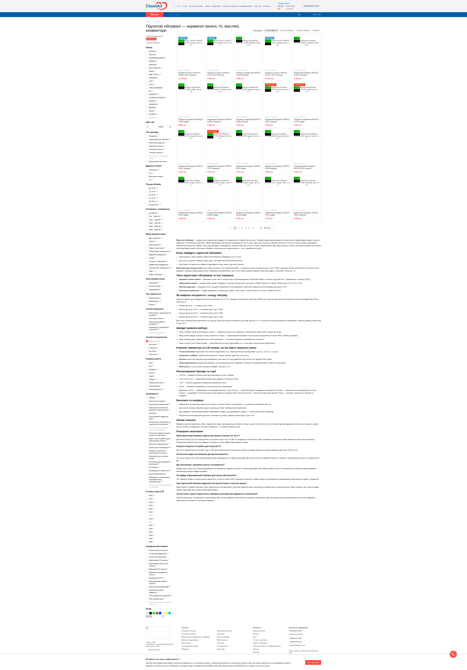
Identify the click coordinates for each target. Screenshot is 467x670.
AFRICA (307, 279)
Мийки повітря (222, 640)
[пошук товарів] (168, 15)
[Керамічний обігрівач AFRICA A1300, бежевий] (306, 52)
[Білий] (163, 613)
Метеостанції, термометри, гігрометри (196, 637)
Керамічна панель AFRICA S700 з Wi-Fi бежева (218, 74)
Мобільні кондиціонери (190, 640)
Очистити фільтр (153, 43)
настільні (266, 352)
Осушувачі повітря (188, 634)
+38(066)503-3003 (311, 6)
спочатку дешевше (287, 30)
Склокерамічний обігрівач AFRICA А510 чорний (304, 167)
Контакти (266, 6)
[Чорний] (150, 613)
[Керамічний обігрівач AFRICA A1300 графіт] (248, 192)
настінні (259, 352)
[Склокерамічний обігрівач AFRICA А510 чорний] (306, 145)
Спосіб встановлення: (155, 36)
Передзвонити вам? (296, 634)
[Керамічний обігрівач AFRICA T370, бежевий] (219, 145)
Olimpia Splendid (244, 393)
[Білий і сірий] (153, 616)
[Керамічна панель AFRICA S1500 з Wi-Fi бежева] (190, 52)
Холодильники (222, 646)
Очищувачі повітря (189, 631)
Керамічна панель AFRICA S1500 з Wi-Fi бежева (189, 74)
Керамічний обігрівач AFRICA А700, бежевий (190, 167)
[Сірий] (147, 616)
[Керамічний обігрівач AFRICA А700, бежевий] (190, 145)
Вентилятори (186, 643)
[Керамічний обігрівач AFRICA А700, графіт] (190, 192)
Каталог (178, 6)
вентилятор (244, 355)
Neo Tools (298, 283)
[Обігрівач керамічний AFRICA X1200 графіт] (306, 98)
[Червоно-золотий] (150, 616)
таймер (221, 355)
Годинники (220, 634)
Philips (280, 393)
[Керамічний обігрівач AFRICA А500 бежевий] (277, 145)
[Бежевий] (160, 616)
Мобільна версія (154, 650)
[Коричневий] (156, 613)
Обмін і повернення (213, 6)
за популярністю (271, 30)
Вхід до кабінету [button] (259, 631)
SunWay (280, 390)
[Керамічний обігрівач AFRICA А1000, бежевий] (219, 98)
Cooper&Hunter (233, 390)
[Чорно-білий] (156, 616)
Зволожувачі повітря (224, 631)
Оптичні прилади (223, 637)
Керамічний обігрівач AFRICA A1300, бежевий (306, 74)
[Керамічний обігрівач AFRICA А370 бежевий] (277, 98)
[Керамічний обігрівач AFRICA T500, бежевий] (306, 192)
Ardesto (182, 393)
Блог (185, 6)
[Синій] (160, 613)
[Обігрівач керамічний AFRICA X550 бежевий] (248, 98)
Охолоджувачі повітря (190, 646)
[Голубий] (169, 613)
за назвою (316, 30)
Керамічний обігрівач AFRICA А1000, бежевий (219, 120)
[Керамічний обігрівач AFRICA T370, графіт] (277, 192)
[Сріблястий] (147, 613)
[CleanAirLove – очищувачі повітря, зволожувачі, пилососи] (158, 632)
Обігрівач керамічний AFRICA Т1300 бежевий (248, 74)
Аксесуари (221, 649)
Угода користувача (262, 666)
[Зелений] (153, 613)
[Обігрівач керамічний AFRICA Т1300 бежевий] (248, 52)
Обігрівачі (185, 649)
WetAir (191, 390)
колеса (194, 367)
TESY (285, 287)
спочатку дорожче (303, 30)
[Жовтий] (166, 613)
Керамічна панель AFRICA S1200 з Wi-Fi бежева (276, 74)
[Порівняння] (306, 14)
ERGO (278, 290)
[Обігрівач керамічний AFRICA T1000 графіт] (190, 98)
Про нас (258, 6)
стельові (274, 352)
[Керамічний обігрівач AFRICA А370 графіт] (248, 145)
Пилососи (220, 643)
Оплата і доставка (196, 6)
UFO (290, 283)
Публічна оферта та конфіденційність (238, 6)
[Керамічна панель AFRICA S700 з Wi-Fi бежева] (219, 52)
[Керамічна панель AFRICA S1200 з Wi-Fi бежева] (277, 52)
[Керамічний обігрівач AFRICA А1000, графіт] (219, 192)
